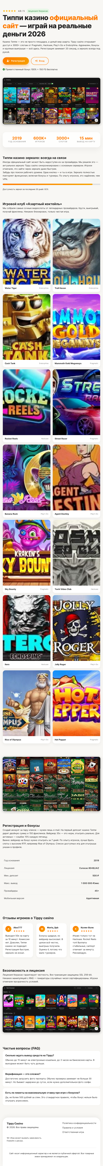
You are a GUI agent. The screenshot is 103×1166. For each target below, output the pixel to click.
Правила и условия (72, 1127)
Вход (41, 60)
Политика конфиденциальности (79, 1123)
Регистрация (18, 60)
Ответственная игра (73, 1132)
